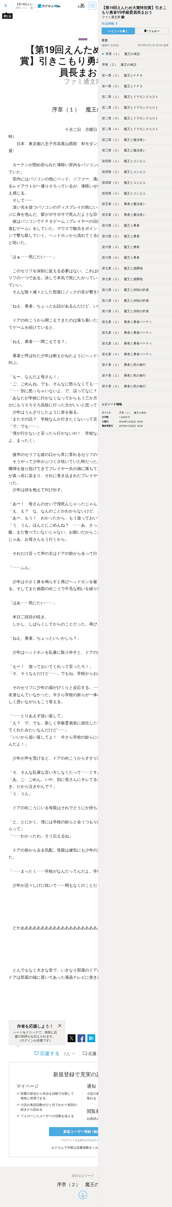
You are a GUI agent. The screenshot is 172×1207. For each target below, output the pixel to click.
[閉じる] (59, 1026)
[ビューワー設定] (81, 5)
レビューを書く (118, 31)
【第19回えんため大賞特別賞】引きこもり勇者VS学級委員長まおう (134, 10)
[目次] (93, 5)
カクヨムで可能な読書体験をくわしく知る (81, 1147)
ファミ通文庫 (111, 17)
